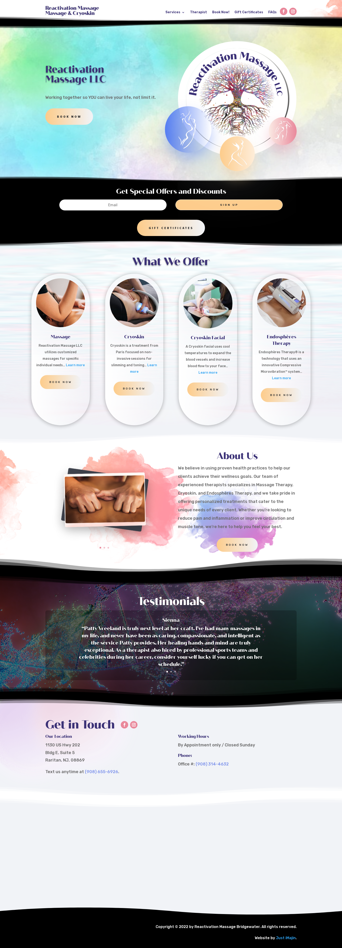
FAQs (272, 12)
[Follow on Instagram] (293, 11)
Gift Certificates (249, 12)
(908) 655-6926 (101, 771)
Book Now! (220, 12)
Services (172, 12)
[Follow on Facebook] (283, 11)
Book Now (69, 116)
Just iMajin (286, 938)
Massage (60, 337)
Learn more (75, 365)
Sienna (171, 620)
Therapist (198, 12)
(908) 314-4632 (212, 764)
